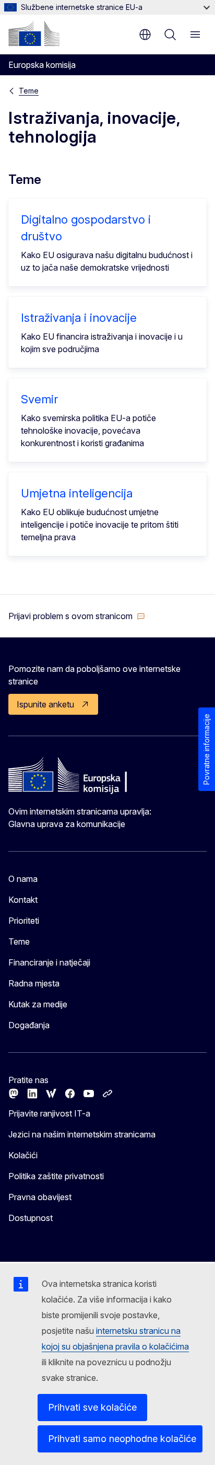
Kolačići (23, 1155)
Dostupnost (30, 1218)
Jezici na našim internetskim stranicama (82, 1134)
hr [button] (145, 34)
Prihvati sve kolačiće (92, 1407)
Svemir (39, 399)
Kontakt (23, 899)
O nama (23, 879)
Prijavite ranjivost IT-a (49, 1113)
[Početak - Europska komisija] (33, 33)
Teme (29, 90)
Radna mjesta (33, 983)
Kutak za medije (37, 1004)
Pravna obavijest (39, 1197)
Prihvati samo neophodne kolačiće (122, 1438)
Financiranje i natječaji (49, 962)
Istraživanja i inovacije (79, 317)
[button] (76, 616)
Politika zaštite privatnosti (56, 1176)
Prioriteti (23, 920)
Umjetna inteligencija (77, 493)
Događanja (29, 1025)
